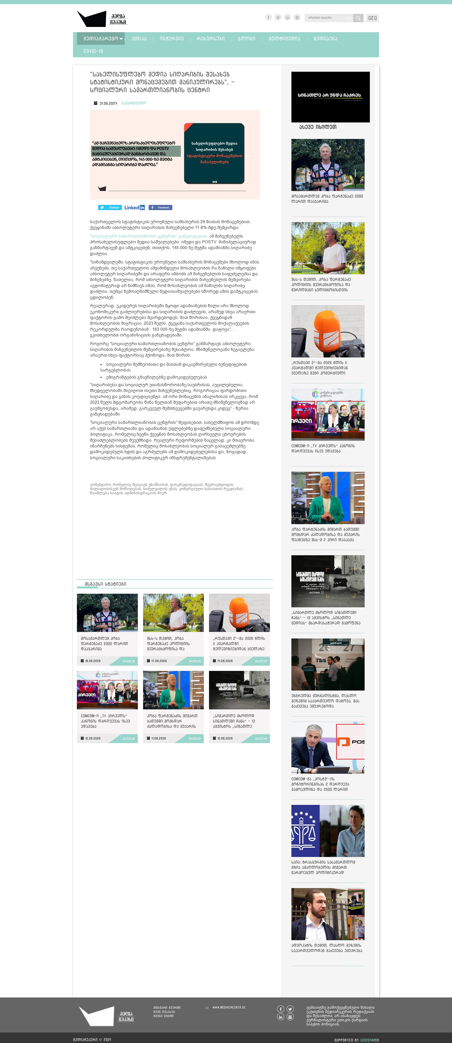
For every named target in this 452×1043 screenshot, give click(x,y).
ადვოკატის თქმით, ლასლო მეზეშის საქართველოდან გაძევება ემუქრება (326, 948)
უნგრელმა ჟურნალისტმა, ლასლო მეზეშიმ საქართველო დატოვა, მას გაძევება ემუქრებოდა (325, 701)
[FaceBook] (110, 207)
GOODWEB (369, 1040)
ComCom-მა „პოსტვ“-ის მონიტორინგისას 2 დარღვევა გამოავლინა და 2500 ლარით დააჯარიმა (320, 785)
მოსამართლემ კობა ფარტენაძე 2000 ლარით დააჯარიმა (104, 643)
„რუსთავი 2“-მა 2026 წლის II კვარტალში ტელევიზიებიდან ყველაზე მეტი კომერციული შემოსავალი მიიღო (239, 644)
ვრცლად (129, 661)
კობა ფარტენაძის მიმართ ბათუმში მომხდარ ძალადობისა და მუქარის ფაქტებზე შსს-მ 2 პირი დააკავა (172, 722)
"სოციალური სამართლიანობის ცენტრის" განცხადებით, (149, 236)
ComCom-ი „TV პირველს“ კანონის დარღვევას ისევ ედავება (105, 721)
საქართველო (133, 103)
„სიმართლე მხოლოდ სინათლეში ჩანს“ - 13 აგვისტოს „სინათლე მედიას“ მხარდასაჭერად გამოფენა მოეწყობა (237, 722)
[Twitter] (135, 207)
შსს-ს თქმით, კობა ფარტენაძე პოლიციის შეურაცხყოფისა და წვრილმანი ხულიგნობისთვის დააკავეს (173, 644)
